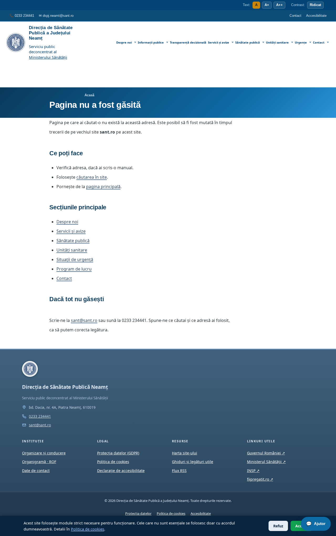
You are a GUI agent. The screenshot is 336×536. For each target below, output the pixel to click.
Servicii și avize (218, 42)
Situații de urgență (74, 259)
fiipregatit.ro (260, 479)
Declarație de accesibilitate (121, 470)
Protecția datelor (138, 513)
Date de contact (36, 470)
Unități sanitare (277, 42)
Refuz (278, 525)
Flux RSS (179, 470)
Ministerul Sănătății (266, 461)
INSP (253, 470)
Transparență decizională (188, 42)
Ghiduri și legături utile (192, 461)
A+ (267, 5)
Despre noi (124, 42)
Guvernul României (266, 452)
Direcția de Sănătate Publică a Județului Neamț (51, 33)
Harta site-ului (184, 452)
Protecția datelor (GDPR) (118, 452)
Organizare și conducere (44, 452)
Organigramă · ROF (39, 461)
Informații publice (151, 42)
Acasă (89, 95)
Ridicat (315, 5)
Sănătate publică (247, 42)
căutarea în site (91, 177)
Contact (318, 42)
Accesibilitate (201, 513)
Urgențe (301, 42)
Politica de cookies (87, 529)
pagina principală (103, 186)
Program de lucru (74, 269)
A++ (279, 5)
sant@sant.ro (84, 320)
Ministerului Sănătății (48, 57)
